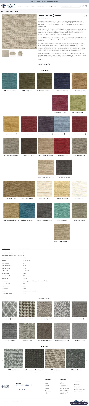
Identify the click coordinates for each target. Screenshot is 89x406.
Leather (46, 393)
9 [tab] (51, 373)
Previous (2, 360)
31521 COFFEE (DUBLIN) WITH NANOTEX (46, 155)
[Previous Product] (84, 16)
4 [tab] (41, 373)
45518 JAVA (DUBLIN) (29, 155)
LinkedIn (44, 64)
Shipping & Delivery (64, 392)
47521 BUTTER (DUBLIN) (11, 134)
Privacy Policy (62, 393)
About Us (62, 383)
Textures (47, 388)
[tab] (6, 248)
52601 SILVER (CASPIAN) (9, 319)
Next (86, 360)
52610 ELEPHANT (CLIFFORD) (62, 340)
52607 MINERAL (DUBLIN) (10, 340)
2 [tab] (37, 373)
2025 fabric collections (50, 2)
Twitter (42, 64)
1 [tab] (35, 373)
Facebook (39, 64)
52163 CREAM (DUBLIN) (44, 198)
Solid (46, 382)
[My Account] (83, 6)
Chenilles (47, 387)
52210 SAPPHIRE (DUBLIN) (10, 91)
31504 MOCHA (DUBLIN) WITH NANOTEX (44, 220)
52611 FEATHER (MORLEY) (79, 340)
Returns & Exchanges (64, 390)
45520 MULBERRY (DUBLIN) (79, 134)
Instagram (22, 389)
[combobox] (70, 6)
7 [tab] (47, 373)
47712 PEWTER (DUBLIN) (79, 155)
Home (2, 11)
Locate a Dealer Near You (79, 389)
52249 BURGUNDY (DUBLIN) (60, 112)
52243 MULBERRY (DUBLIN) (62, 155)
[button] (35, 48)
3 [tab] (39, 373)
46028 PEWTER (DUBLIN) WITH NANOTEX (11, 155)
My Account (76, 384)
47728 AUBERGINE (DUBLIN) (46, 134)
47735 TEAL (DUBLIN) (62, 220)
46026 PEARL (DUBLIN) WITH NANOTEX (11, 220)
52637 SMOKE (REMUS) (13, 370)
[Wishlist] (86, 6)
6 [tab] (45, 373)
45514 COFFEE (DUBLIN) (27, 198)
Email (46, 64)
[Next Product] (86, 16)
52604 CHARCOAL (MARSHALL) (61, 319)
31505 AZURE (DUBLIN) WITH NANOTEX (62, 134)
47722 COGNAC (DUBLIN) (79, 91)
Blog (61, 382)
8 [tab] (49, 373)
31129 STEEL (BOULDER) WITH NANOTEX (34, 370)
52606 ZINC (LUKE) (79, 319)
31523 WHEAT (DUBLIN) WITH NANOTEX (62, 241)
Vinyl (46, 390)
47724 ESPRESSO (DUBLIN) (63, 177)
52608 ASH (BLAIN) (27, 340)
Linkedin (25, 389)
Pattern (46, 383)
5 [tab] (43, 373)
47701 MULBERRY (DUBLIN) (29, 134)
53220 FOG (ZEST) (54, 370)
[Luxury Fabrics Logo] (8, 6)
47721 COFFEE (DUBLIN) (11, 198)
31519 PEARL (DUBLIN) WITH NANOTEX (46, 177)
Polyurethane (48, 392)
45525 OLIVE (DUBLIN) (27, 91)
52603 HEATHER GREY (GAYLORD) (44, 319)
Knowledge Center (64, 385)
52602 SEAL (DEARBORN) (27, 319)
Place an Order (77, 386)
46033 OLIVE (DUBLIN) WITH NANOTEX (44, 91)
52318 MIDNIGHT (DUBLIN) (62, 91)
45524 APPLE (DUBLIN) (77, 112)
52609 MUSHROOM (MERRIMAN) (44, 340)
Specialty (47, 385)
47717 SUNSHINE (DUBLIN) (62, 198)
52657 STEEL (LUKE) (75, 370)
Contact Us (62, 387)
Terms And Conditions (64, 388)
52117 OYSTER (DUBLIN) (79, 198)
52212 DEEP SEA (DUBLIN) (27, 220)
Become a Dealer (78, 391)
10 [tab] (54, 373)
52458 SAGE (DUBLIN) (79, 220)
